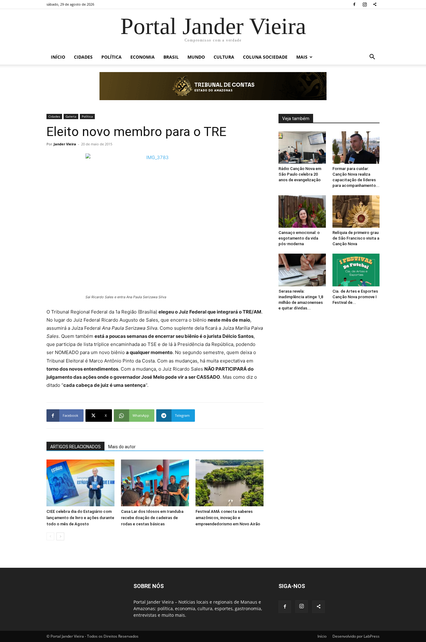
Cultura (224, 57)
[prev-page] (50, 536)
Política (111, 57)
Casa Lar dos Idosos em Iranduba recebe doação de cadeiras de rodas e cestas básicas (152, 517)
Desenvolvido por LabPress (356, 636)
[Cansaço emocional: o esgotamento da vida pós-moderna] (302, 211)
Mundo (196, 57)
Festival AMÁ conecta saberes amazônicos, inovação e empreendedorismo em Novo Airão (228, 517)
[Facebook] (354, 4)
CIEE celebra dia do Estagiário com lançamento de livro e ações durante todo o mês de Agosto (80, 517)
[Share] (375, 4)
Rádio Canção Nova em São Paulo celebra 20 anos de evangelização (299, 174)
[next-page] (60, 536)
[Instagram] (364, 4)
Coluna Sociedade (265, 57)
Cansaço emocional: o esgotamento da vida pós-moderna (299, 238)
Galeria (70, 116)
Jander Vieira (65, 144)
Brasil (171, 57)
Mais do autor (122, 446)
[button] (372, 58)
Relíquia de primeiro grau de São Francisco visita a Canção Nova (355, 238)
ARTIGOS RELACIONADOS (75, 446)
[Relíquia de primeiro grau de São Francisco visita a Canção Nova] (356, 211)
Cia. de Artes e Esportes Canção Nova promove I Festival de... (355, 297)
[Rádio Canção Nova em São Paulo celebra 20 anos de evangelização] (302, 147)
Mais (301, 57)
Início (58, 57)
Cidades (83, 57)
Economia (142, 57)
